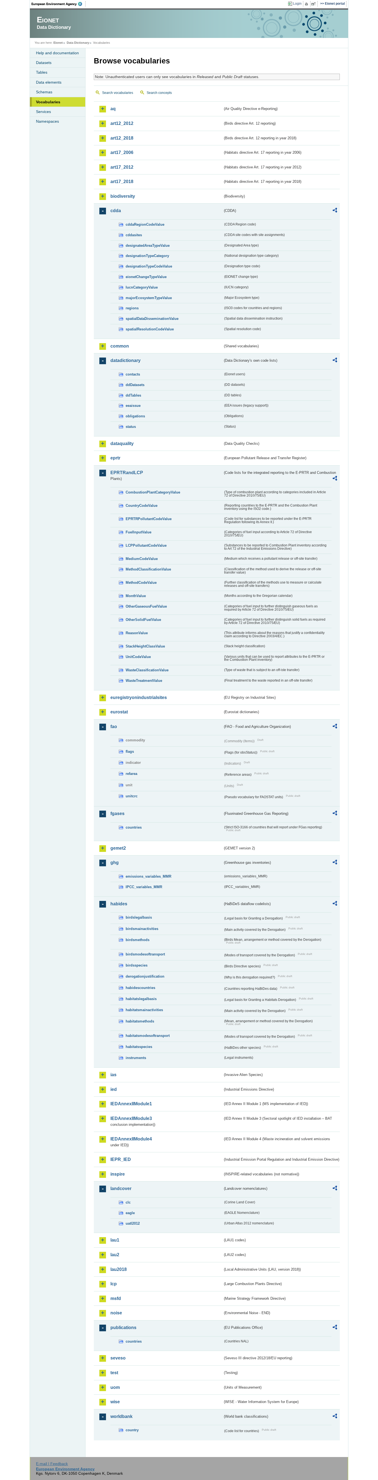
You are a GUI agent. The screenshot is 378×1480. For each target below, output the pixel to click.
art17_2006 (121, 152)
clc (128, 1202)
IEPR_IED (120, 1159)
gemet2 (118, 848)
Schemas (44, 92)
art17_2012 (121, 167)
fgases (117, 813)
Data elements (48, 82)
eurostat (119, 712)
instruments (136, 1058)
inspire (117, 1174)
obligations (135, 416)
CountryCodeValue (141, 505)
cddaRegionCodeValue (145, 224)
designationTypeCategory (147, 256)
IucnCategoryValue (142, 287)
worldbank (121, 1416)
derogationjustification (145, 976)
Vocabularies (48, 102)
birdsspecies (136, 965)
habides (118, 903)
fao (113, 726)
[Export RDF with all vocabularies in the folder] (335, 211)
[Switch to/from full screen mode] (314, 4)
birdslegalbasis (139, 917)
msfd (115, 1298)
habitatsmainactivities (144, 1010)
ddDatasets (135, 385)
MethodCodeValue (141, 582)
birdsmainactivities (142, 929)
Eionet (58, 42)
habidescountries (140, 988)
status (131, 427)
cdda (115, 210)
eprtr (115, 458)
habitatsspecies (139, 1047)
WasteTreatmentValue (144, 681)
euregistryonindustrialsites (138, 697)
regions (132, 308)
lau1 (114, 1240)
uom (115, 1387)
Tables (41, 72)
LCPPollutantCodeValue (146, 545)
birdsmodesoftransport (145, 954)
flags (130, 751)
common (119, 346)
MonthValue (136, 596)
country (132, 1430)
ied (113, 1089)
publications (123, 1327)
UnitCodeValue (138, 657)
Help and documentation (57, 53)
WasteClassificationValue (147, 670)
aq (113, 108)
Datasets (43, 62)
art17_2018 (121, 181)
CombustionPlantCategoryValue (153, 492)
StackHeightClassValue (145, 646)
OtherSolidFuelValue (143, 620)
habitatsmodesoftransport (148, 1036)
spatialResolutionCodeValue (150, 329)
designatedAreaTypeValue (148, 245)
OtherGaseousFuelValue (146, 606)
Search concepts (159, 92)
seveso (118, 1358)
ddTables (133, 395)
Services (43, 111)
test (114, 1372)
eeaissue (133, 406)
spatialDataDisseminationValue (152, 319)
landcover (120, 1188)
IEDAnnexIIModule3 (131, 1118)
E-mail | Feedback (52, 1463)
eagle (130, 1213)
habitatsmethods (140, 1021)
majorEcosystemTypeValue (149, 298)
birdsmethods (137, 940)
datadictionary (125, 360)
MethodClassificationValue (148, 569)
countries (134, 827)
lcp (113, 1283)
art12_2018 (121, 138)
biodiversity (122, 196)
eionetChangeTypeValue (146, 277)
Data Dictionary (78, 42)
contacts (133, 374)
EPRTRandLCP (126, 472)
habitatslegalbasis (141, 999)
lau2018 (118, 1269)
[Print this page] (307, 4)
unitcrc (132, 796)
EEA (59, 4)
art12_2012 (121, 123)
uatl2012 (133, 1223)
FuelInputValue (138, 532)
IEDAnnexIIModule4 (131, 1139)
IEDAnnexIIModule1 (131, 1103)
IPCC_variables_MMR (144, 887)
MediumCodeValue (142, 559)
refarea (131, 774)
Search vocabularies (117, 92)
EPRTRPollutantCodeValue (149, 519)
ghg (114, 862)
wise (115, 1401)
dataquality (122, 443)
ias (113, 1074)
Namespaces (47, 121)
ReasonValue (137, 633)
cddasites (134, 235)
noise (116, 1313)
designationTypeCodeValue (149, 266)
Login (297, 3)
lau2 (114, 1254)
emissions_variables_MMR (148, 876)
